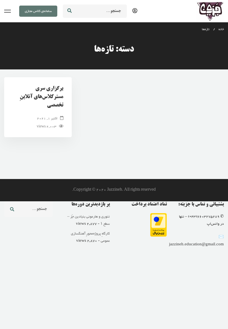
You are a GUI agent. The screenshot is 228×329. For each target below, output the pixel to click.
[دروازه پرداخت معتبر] (158, 216)
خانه (221, 29)
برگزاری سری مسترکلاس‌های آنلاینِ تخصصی (41, 97)
